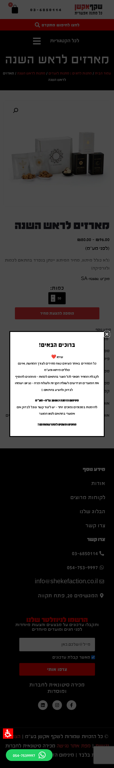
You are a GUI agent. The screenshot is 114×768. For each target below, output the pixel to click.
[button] (8, 733)
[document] (57, 384)
